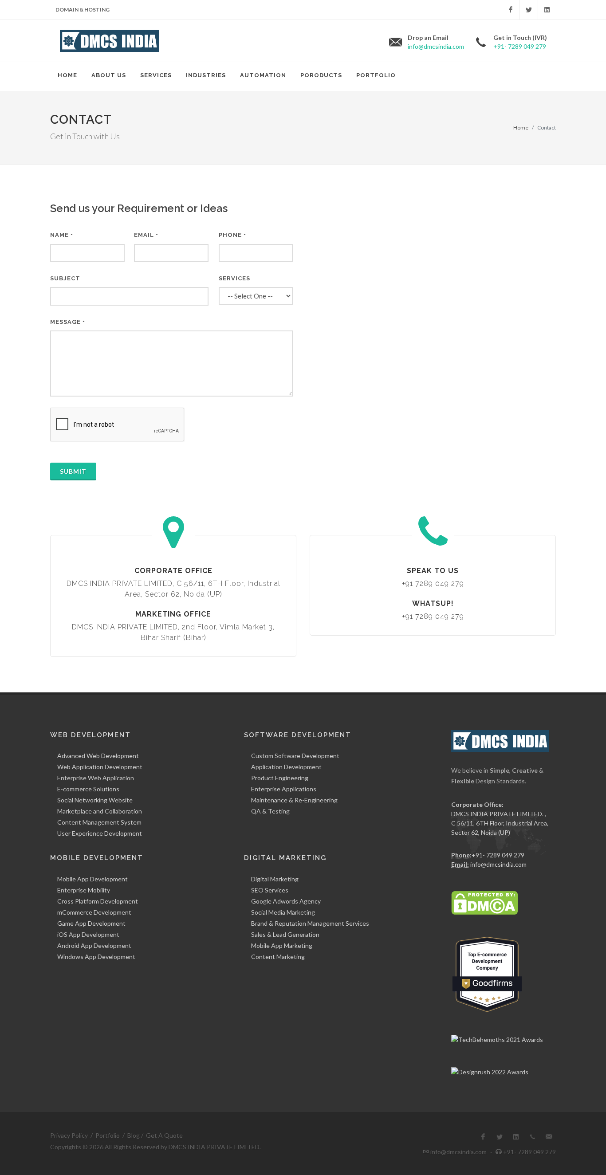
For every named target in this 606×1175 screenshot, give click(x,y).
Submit (73, 471)
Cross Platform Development (97, 901)
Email (146, 235)
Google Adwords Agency (286, 901)
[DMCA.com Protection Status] (484, 902)
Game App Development (91, 923)
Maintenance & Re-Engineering (294, 800)
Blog (133, 1135)
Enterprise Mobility (83, 890)
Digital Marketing (275, 879)
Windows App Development (96, 956)
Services (234, 278)
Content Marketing (278, 956)
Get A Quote (164, 1135)
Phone (232, 235)
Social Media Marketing (283, 912)
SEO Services (269, 890)
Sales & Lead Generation (285, 934)
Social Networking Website (95, 800)
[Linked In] (547, 10)
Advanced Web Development (98, 755)
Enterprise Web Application (95, 778)
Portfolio (107, 1135)
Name (61, 235)
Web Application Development (99, 766)
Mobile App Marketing (281, 945)
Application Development (286, 766)
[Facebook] (510, 10)
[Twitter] (529, 10)
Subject (65, 278)
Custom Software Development (295, 755)
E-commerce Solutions (88, 789)
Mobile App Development (92, 879)
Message (67, 321)
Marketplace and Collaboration (99, 811)
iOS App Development (88, 934)
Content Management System (99, 822)
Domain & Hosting (82, 9)
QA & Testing (270, 811)
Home (520, 127)
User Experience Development (99, 833)
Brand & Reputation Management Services (310, 923)
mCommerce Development (94, 912)
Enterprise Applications (283, 789)
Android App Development (94, 945)
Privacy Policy (69, 1135)
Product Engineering (279, 778)
